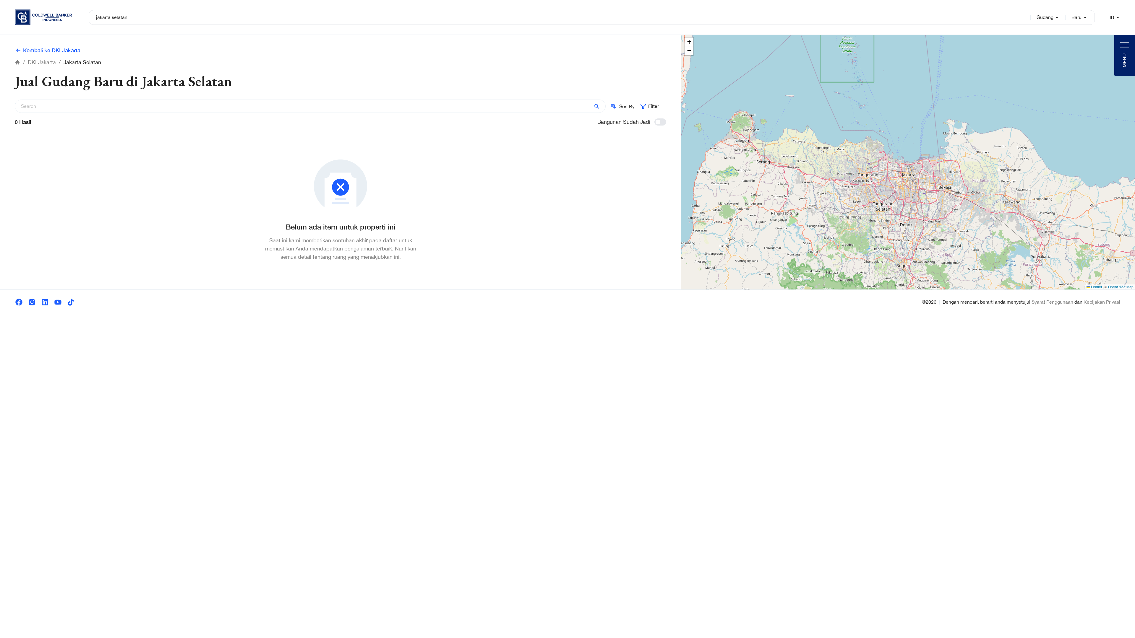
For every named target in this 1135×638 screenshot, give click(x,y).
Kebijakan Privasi (1102, 302)
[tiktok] (71, 302)
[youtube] (58, 302)
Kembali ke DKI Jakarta (51, 50)
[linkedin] (45, 302)
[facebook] (19, 302)
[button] (689, 42)
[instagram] (32, 302)
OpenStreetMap (1121, 286)
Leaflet (1096, 286)
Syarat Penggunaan (1052, 302)
